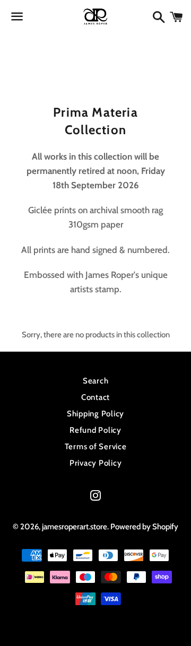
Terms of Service (96, 446)
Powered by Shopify (144, 526)
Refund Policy (95, 430)
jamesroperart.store (74, 526)
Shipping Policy (95, 413)
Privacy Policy (96, 463)
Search (96, 381)
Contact (95, 397)
